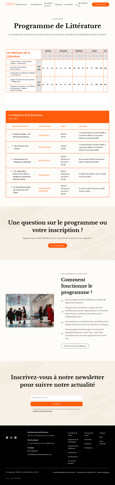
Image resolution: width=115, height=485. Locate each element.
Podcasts (59, 4)
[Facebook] (7, 437)
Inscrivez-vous (100, 4)
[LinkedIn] (15, 437)
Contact (102, 433)
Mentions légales (103, 472)
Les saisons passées (72, 462)
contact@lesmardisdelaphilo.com (40, 454)
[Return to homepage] (10, 4)
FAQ (101, 437)
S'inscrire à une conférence (75, 346)
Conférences (72, 453)
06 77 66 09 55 (82, 4)
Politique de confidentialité (85, 472)
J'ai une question (57, 245)
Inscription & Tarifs (48, 4)
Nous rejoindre (103, 442)
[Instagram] (11, 437)
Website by (13, 478)
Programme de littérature (73, 447)
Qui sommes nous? (88, 434)
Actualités (69, 4)
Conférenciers (36, 4)
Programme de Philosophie (73, 441)
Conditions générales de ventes (42, 411)
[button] (22, 4)
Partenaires (88, 448)
